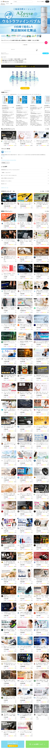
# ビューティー (3, 38)
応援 (12, 3)
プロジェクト (3, 3)
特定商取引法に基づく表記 (4, 187)
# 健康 (21, 38)
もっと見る (25, 88)
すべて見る (42, 191)
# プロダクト (17, 38)
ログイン (47, 1)
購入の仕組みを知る (7, 90)
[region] (25, 137)
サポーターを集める (45, 53)
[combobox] (23, 2)
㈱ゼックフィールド (8, 151)
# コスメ (13, 38)
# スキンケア (9, 38)
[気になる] (16, 144)
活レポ (7, 3)
